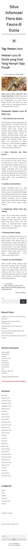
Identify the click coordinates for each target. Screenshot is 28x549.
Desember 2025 (6, 401)
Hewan (11, 284)
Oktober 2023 (5, 459)
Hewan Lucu (11, 286)
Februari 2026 (5, 398)
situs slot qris (5, 367)
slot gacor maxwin (6, 513)
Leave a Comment (21, 293)
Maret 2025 (5, 414)
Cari (2, 298)
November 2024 (6, 425)
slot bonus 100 (5, 358)
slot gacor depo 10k (7, 371)
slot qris (3, 356)
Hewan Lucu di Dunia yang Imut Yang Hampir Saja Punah (13, 61)
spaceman (4, 360)
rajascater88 (5, 352)
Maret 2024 (5, 446)
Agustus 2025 (5, 409)
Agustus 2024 (5, 433)
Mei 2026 (4, 395)
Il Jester (18, 545)
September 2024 (6, 430)
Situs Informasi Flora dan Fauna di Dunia (14, 18)
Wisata (3, 503)
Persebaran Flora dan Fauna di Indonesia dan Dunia (13, 317)
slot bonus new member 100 (9, 524)
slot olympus (5, 365)
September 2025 (6, 406)
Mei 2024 (4, 441)
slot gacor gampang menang (9, 376)
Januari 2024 (5, 451)
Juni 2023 (4, 470)
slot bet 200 (5, 354)
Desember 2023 (6, 454)
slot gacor (4, 373)
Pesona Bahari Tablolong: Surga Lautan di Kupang (13, 336)
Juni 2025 (4, 411)
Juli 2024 (4, 435)
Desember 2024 (6, 422)
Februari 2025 (5, 417)
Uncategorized (5, 501)
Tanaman (4, 498)
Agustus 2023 (5, 465)
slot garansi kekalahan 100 (14, 246)
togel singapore (15, 137)
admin (21, 74)
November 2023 (6, 457)
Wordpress (17, 543)
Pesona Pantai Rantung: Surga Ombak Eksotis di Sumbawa (12, 332)
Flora (3, 493)
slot (2, 369)
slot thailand (5, 362)
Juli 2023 (4, 467)
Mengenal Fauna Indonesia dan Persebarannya (10, 322)
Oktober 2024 (5, 427)
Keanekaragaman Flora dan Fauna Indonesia (11, 327)
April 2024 (4, 443)
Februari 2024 (5, 449)
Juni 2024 (4, 438)
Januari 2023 (5, 473)
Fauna (3, 490)
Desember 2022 (6, 476)
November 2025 (6, 403)
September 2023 (6, 462)
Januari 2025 (5, 419)
